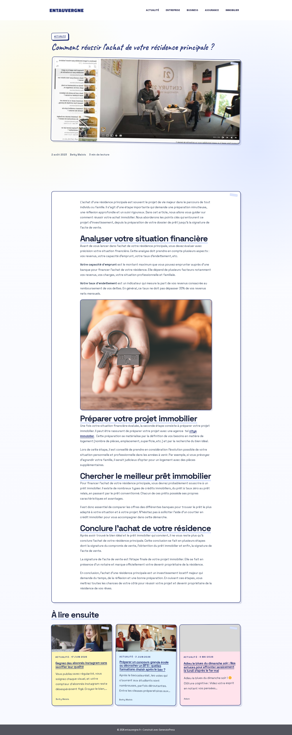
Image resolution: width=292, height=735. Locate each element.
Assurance (212, 10)
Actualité (152, 10)
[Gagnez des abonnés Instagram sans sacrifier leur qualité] (81, 638)
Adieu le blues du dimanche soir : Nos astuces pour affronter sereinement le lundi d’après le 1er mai (210, 667)
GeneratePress (167, 729)
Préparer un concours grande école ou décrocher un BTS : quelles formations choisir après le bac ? (144, 665)
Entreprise (173, 10)
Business (192, 10)
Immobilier (232, 10)
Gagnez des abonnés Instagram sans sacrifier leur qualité (81, 665)
